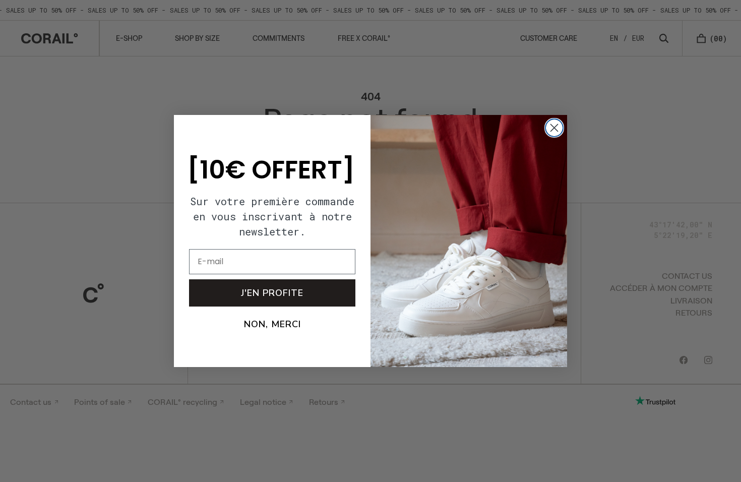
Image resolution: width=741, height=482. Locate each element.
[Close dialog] (554, 128)
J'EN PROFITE (272, 293)
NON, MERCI (272, 324)
